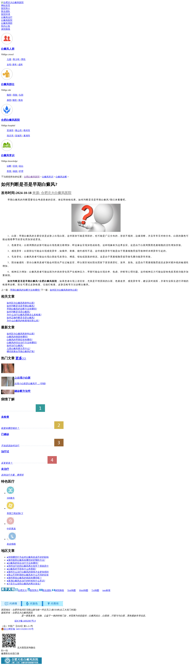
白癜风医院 (6, 20)
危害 (9, 171)
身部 (9, 100)
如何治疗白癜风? (15, 345)
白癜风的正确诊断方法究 (16, 391)
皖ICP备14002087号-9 (25, 621)
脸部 (9, 95)
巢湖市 (26, 135)
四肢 (15, 95)
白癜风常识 (7, 155)
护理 (21, 171)
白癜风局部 (6, 23)
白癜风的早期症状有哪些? (19, 339)
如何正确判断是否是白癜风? (21, 317)
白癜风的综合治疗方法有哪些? (22, 342)
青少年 (16, 59)
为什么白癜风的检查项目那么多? (23, 320)
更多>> (20, 358)
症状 (15, 166)
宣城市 (18, 135)
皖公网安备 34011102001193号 (19, 629)
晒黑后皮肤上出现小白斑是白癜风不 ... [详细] (23, 383)
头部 (21, 95)
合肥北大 (22, 590)
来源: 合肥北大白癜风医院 (51, 193)
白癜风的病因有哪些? (17, 336)
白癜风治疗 (6, 17)
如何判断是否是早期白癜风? (21, 306)
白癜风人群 (7, 48)
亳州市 (26, 130)
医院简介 (5, 8)
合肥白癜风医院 (10, 119)
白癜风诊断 (61, 177)
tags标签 (106, 590)
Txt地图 (95, 590)
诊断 (9, 166)
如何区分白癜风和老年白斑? (64, 290)
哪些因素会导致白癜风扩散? (21, 351)
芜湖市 (10, 130)
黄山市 (18, 130)
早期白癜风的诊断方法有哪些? (25, 290)
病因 (15, 171)
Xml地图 (71, 590)
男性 (23, 59)
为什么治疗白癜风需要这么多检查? (24, 314)
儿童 (9, 59)
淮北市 (10, 135)
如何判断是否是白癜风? (18, 312)
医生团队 (5, 11)
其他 (20, 100)
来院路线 (5, 29)
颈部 (14, 100)
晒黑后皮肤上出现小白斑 (16, 377)
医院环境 (5, 14)
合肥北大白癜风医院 (11, 615)
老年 (14, 64)
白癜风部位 (7, 84)
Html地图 (83, 590)
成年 (20, 64)
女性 (9, 64)
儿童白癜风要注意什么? (18, 348)
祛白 (21, 166)
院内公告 (5, 26)
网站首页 (5, 5)
